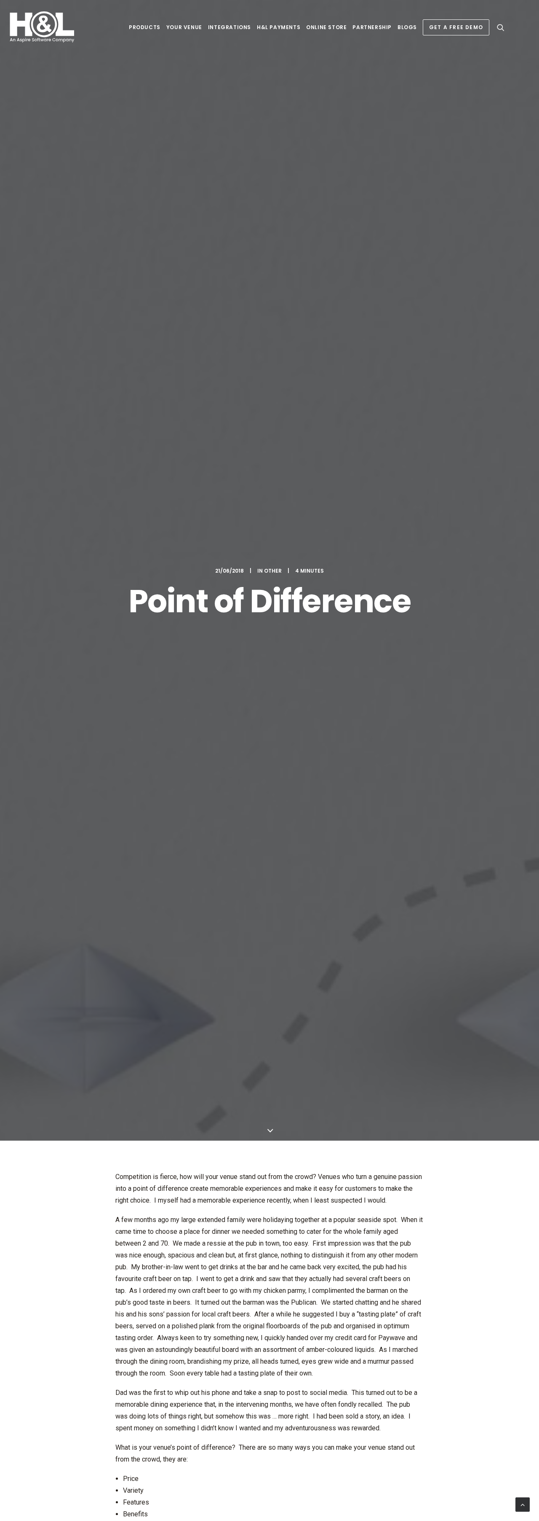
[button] (500, 27)
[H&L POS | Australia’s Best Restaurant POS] (42, 27)
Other (273, 570)
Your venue (184, 27)
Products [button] (144, 27)
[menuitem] (145, 27)
